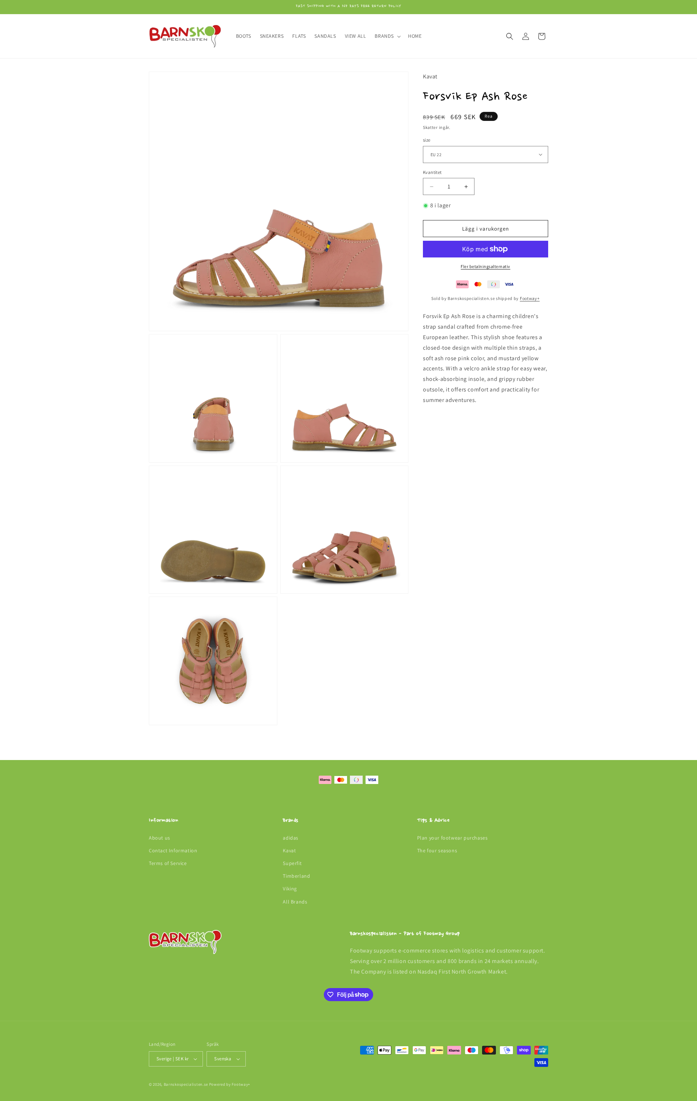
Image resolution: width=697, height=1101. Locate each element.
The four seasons (437, 850)
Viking (290, 888)
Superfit (292, 863)
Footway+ (530, 298)
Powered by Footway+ (229, 1084)
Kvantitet (432, 172)
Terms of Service (168, 863)
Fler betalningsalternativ (485, 266)
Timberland (296, 876)
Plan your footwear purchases (452, 837)
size (427, 140)
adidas (290, 837)
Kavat (289, 850)
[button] (387, 36)
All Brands (295, 901)
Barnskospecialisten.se (186, 1084)
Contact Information (173, 850)
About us (159, 837)
